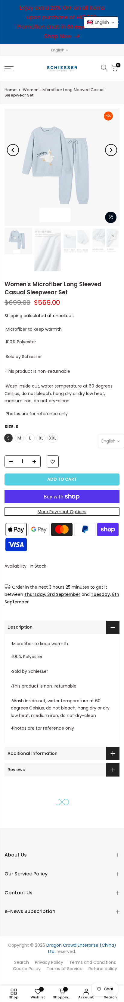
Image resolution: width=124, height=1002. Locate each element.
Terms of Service (64, 969)
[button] (101, 22)
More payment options (62, 512)
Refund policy (102, 969)
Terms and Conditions (92, 962)
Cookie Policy (27, 969)
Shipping (13, 316)
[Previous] (13, 150)
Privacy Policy (49, 962)
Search (21, 962)
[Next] (111, 150)
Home (11, 90)
